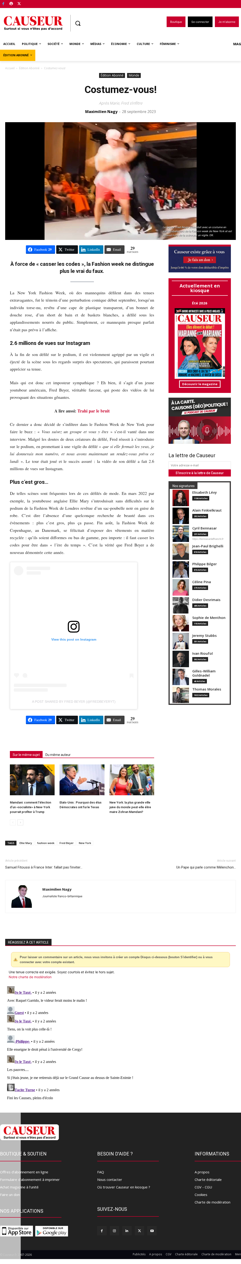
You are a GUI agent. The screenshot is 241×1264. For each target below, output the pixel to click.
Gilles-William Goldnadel (204, 673)
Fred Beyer (67, 843)
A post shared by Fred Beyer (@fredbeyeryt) (74, 701)
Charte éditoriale (208, 1179)
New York (85, 843)
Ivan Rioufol (202, 653)
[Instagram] (114, 1230)
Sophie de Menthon (208, 617)
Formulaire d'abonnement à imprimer (30, 1179)
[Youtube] (152, 1230)
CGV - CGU (203, 1187)
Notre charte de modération (30, 977)
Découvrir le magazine (199, 384)
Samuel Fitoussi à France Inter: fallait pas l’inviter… (43, 867)
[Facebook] (3, 4)
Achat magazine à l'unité (19, 1187)
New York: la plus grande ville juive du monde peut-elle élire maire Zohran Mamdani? (130, 807)
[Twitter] (19, 4)
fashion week (45, 843)
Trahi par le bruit (93, 411)
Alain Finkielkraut (207, 510)
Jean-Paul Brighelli (207, 546)
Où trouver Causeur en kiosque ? (123, 1187)
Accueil (10, 68)
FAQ (100, 1172)
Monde (134, 75)
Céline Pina (201, 582)
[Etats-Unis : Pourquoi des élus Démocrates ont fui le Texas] (82, 779)
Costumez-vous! (120, 89)
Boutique (31, 3)
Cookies (201, 1194)
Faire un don (10, 1194)
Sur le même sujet (26, 755)
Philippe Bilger (204, 564)
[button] (78, 23)
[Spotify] (11, 4)
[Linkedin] (127, 1230)
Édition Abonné (29, 68)
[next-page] (20, 822)
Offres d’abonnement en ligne (24, 1172)
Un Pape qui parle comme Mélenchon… (206, 867)
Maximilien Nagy (101, 111)
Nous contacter (109, 1179)
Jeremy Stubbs (204, 635)
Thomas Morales (206, 689)
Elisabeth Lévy (204, 492)
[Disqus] (120, 1043)
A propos (202, 1172)
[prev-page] (13, 822)
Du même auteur (58, 755)
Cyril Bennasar (204, 528)
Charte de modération (212, 1202)
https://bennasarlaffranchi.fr (208, 538)
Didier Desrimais (206, 600)
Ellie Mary (26, 843)
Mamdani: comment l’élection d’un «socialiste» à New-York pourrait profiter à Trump (30, 807)
